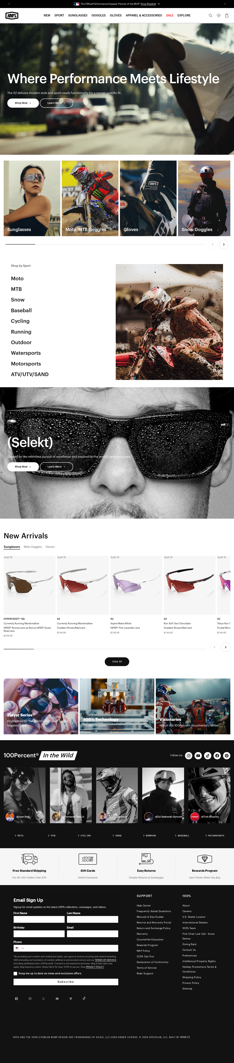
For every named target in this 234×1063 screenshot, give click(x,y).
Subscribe (66, 982)
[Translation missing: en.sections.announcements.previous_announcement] (9, 4)
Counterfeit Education (150, 939)
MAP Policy (143, 951)
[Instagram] (188, 755)
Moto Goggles (33, 546)
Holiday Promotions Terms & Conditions (199, 969)
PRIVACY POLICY (95, 967)
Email (70, 927)
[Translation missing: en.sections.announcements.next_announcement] (225, 4)
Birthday (19, 927)
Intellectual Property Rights (199, 961)
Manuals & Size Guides (150, 917)
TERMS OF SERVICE (105, 960)
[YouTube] (198, 755)
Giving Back (189, 944)
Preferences (189, 955)
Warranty (142, 934)
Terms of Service (147, 968)
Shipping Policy (191, 977)
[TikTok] (207, 755)
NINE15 (185, 1037)
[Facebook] (217, 755)
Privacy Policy (190, 983)
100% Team (189, 928)
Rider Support (145, 973)
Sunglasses (12, 546)
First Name (20, 913)
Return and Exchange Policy (154, 928)
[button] (47, 15)
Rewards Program (147, 945)
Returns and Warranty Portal (154, 922)
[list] (117, 198)
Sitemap (187, 988)
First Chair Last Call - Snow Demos (198, 936)
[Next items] (224, 244)
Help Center (144, 905)
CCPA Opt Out (145, 956)
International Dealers (195, 922)
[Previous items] (212, 244)
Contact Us (189, 950)
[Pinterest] (226, 755)
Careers (187, 911)
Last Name (73, 913)
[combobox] (19, 948)
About (186, 905)
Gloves (50, 546)
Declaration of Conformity (153, 962)
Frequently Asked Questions (154, 911)
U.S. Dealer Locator (194, 917)
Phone (18, 942)
